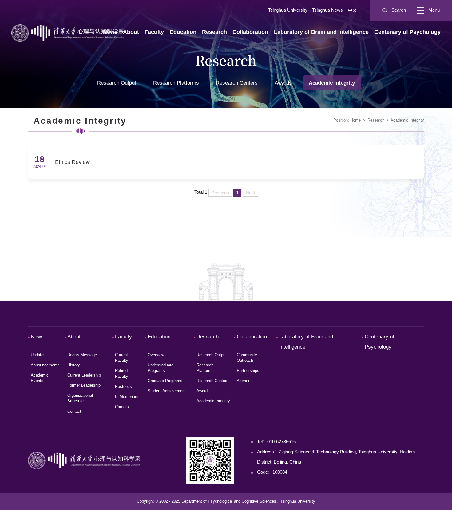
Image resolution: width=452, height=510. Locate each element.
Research (375, 120)
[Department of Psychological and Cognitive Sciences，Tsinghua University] (67, 32)
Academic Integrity (407, 120)
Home (355, 120)
